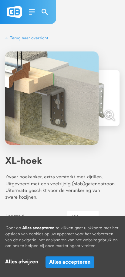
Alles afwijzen (21, 262)
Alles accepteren (69, 262)
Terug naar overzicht (28, 38)
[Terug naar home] (14, 12)
